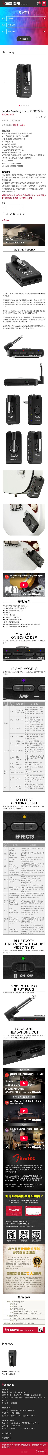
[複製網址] (24, 214)
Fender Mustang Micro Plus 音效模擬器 (10, 1372)
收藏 (45, 117)
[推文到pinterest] (20, 214)
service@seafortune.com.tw (20, 1392)
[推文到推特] (11, 214)
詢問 (40, 117)
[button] (43, 82)
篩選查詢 (25, 39)
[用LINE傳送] (14, 214)
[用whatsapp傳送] (17, 214)
